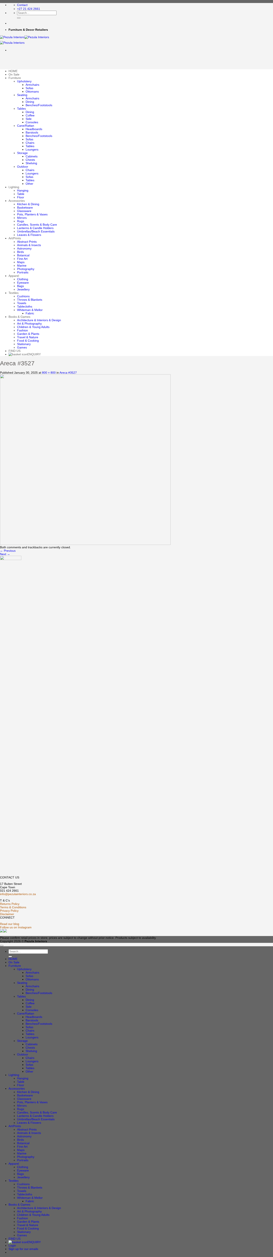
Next (5, 554)
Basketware (25, 207)
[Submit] (18, 18)
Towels (21, 303)
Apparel (14, 275)
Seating (22, 95)
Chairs (30, 142)
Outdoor (22, 166)
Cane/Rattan (25, 125)
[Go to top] (1, 945)
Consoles (32, 122)
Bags (20, 286)
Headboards (34, 129)
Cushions (23, 296)
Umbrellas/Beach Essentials (36, 231)
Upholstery (24, 81)
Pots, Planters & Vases (32, 214)
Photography (25, 269)
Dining (30, 101)
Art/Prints (15, 238)
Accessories (17, 200)
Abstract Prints (27, 241)
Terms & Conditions (13, 907)
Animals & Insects (29, 245)
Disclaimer (7, 914)
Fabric (30, 313)
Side (29, 118)
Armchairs (32, 84)
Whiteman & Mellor (30, 310)
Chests (30, 159)
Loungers (32, 149)
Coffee (30, 115)
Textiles (14, 293)
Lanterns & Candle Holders (35, 228)
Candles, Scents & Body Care (37, 224)
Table (20, 194)
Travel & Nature (27, 337)
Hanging (22, 190)
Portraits (22, 272)
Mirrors (22, 217)
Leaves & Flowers (29, 235)
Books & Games (19, 316)
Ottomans (32, 91)
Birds (20, 252)
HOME (13, 71)
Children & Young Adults (33, 327)
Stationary (24, 344)
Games (22, 347)
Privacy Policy (9, 910)
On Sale (14, 74)
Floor (20, 197)
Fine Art (22, 258)
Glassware (24, 211)
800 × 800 (49, 372)
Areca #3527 (68, 372)
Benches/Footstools (39, 105)
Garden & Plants (28, 333)
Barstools (32, 132)
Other (29, 183)
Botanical (23, 255)
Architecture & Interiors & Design (39, 320)
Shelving (31, 163)
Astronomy (24, 248)
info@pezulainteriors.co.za (18, 894)
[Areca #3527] (85, 544)
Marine (21, 265)
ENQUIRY (34, 354)
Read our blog (9, 924)
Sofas (29, 88)
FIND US (14, 351)
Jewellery (23, 289)
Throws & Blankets (29, 299)
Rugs (20, 221)
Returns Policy (9, 904)
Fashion (22, 330)
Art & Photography (29, 323)
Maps (21, 262)
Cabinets (32, 156)
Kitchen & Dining (28, 204)
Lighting (14, 187)
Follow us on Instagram (16, 927)
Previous (8, 550)
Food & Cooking (28, 340)
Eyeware (23, 282)
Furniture (15, 78)
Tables (21, 108)
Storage (22, 153)
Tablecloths (24, 306)
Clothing (22, 279)
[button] (23, 1249)
